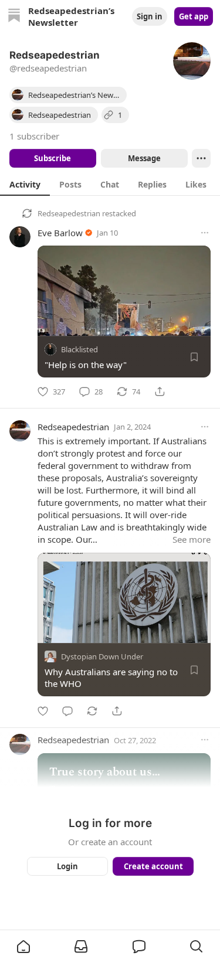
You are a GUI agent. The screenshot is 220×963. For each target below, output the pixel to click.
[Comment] (67, 711)
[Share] (160, 391)
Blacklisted (79, 349)
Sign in (150, 16)
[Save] (194, 357)
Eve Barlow (60, 233)
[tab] (25, 184)
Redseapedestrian (69, 213)
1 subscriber (34, 136)
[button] (23, 946)
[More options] (204, 232)
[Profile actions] (201, 158)
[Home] (14, 16)
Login (67, 866)
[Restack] (92, 711)
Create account (152, 866)
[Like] (43, 711)
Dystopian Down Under (102, 657)
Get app (193, 16)
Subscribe (52, 158)
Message (143, 158)
